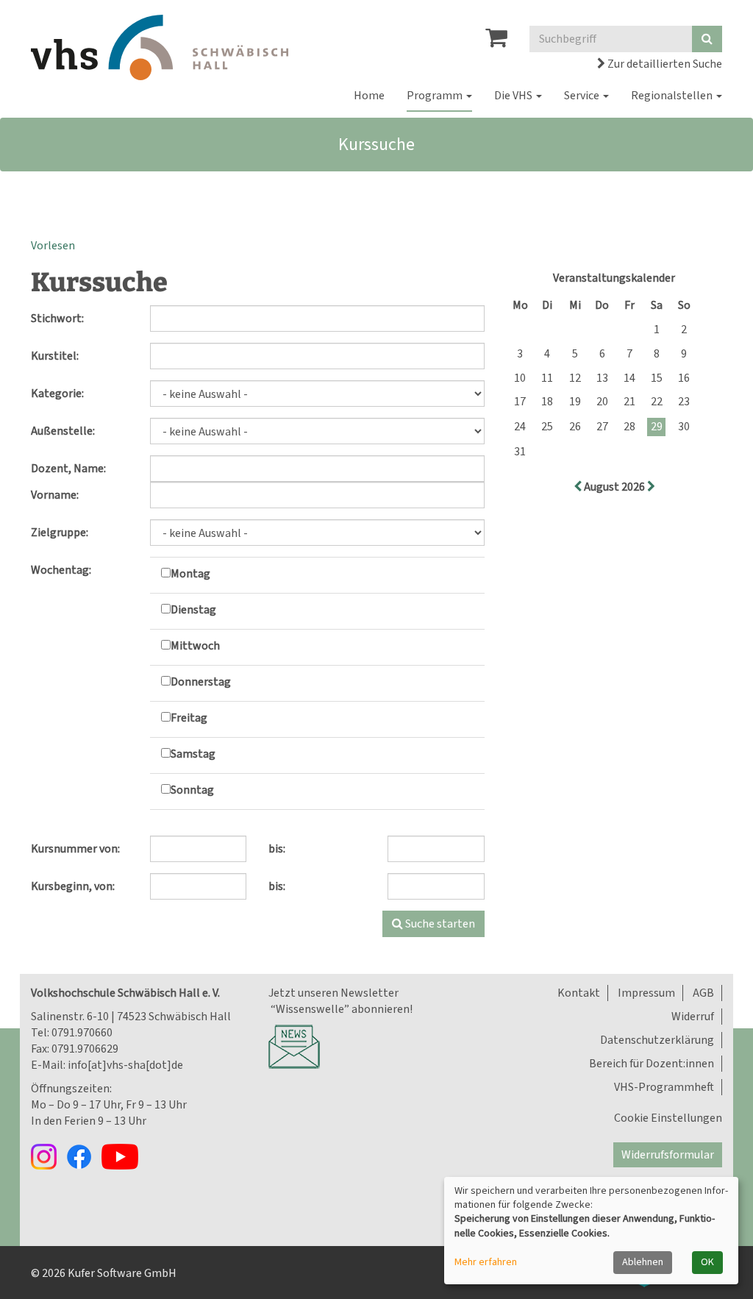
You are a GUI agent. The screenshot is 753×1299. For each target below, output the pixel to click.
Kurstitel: (55, 356)
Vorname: (55, 495)
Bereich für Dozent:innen (651, 1064)
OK (707, 1262)
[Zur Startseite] (159, 47)
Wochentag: (61, 570)
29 (657, 427)
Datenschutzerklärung (657, 1040)
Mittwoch (195, 646)
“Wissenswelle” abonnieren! (340, 1009)
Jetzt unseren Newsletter (333, 993)
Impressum (646, 993)
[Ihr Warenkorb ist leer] (496, 42)
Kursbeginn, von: (73, 886)
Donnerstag (201, 682)
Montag (190, 574)
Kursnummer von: (75, 849)
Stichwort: (57, 318)
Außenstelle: (63, 431)
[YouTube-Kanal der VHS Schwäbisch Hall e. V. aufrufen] (123, 1155)
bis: (276, 849)
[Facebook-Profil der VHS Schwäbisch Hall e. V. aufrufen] (83, 1155)
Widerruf (692, 1016)
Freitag (189, 718)
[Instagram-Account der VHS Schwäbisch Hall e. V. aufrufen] (48, 1155)
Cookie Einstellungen (668, 1118)
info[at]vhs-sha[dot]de (125, 1065)
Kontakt (578, 993)
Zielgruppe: (59, 532)
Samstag (193, 754)
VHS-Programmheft (664, 1087)
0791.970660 (82, 1033)
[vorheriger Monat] (579, 487)
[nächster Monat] (651, 487)
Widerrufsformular (667, 1155)
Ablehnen (642, 1262)
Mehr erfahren (485, 1263)
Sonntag (192, 790)
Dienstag (193, 610)
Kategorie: (57, 393)
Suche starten (439, 924)
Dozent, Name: (68, 468)
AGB (703, 993)
